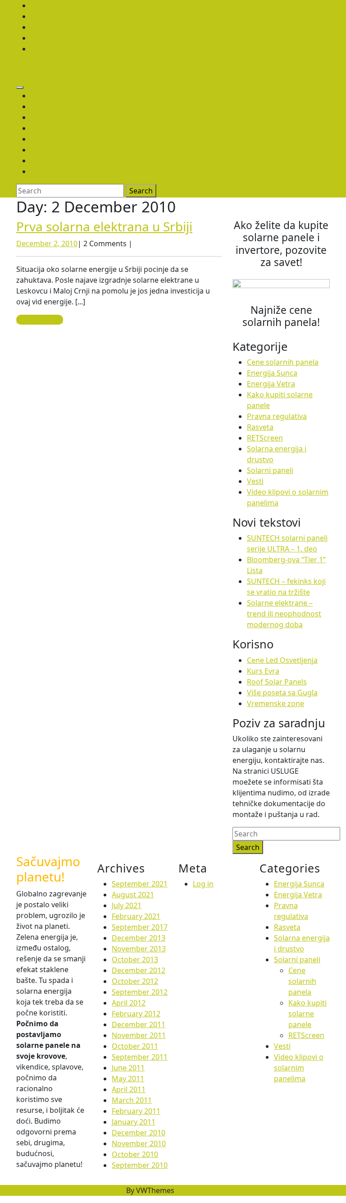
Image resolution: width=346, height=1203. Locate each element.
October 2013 (135, 959)
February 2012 (136, 1014)
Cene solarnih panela (283, 362)
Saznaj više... (39, 320)
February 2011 (136, 1111)
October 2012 (135, 981)
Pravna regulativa (277, 416)
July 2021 (126, 905)
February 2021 (136, 916)
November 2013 (139, 949)
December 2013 (138, 938)
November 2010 (139, 1143)
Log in (203, 884)
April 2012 (129, 1003)
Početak (47, 96)
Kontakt (48, 160)
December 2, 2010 (46, 243)
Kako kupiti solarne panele (307, 1013)
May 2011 (128, 1079)
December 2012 (138, 970)
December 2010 (138, 1133)
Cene (40, 117)
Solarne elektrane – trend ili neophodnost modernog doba (284, 613)
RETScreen (265, 438)
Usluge (45, 150)
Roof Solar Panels (277, 682)
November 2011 (139, 1035)
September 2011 (140, 1057)
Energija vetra (60, 139)
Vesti (255, 481)
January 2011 (133, 1122)
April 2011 (129, 1089)
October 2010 (135, 1154)
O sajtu (45, 171)
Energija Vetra (271, 384)
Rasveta (260, 427)
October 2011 (135, 1046)
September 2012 (140, 992)
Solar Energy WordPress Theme (70, 1190)
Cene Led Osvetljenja (282, 660)
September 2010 (140, 1165)
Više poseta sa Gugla (282, 693)
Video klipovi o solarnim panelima (298, 1068)
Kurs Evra (263, 671)
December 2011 (138, 1024)
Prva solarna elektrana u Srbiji (104, 226)
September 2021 (140, 884)
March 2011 (132, 1100)
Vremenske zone (275, 703)
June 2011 (128, 1068)
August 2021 (133, 895)
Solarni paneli (39, 67)
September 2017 (140, 927)
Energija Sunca (61, 128)
